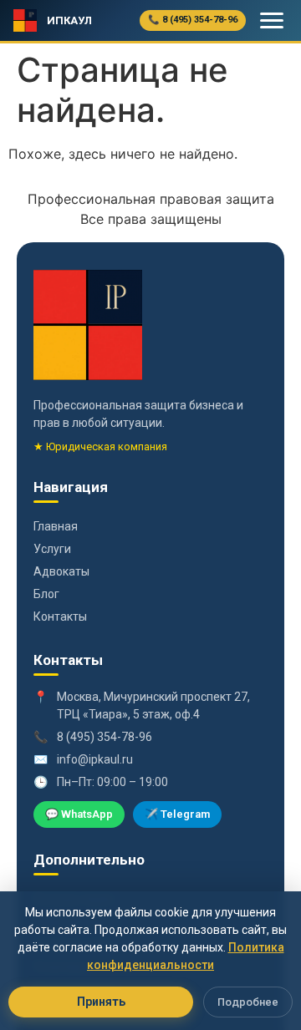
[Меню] (272, 20)
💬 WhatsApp (79, 814)
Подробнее (247, 1002)
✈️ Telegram (177, 814)
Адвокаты (61, 571)
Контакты (60, 616)
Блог (46, 594)
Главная (55, 526)
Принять (101, 1001)
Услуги (52, 549)
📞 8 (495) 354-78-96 (192, 19)
